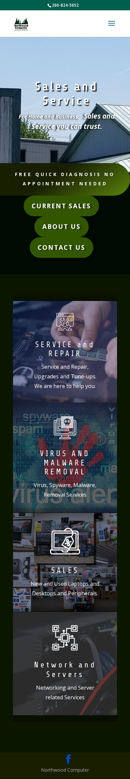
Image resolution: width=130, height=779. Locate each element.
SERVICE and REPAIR (65, 349)
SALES (65, 570)
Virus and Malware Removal (65, 462)
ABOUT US (61, 226)
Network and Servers (65, 669)
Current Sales (61, 206)
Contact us (61, 247)
